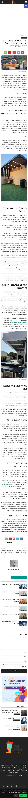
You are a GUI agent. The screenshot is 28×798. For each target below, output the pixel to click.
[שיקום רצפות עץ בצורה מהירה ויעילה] (23, 593)
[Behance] (24, 786)
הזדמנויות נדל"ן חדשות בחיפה (10, 584)
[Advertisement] (14, 19)
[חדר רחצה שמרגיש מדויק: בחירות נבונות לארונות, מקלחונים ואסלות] (24, 713)
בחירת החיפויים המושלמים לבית (10, 614)
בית (26, 35)
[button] (26, 6)
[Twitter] (11, 786)
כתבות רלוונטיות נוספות (18, 577)
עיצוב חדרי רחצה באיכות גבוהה (10, 607)
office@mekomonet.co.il (12, 775)
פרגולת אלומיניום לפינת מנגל (19, 322)
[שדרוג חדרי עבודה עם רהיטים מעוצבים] (23, 601)
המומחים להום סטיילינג (21, 48)
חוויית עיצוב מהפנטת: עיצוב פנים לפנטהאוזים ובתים (21, 552)
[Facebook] (20, 786)
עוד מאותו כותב (21, 580)
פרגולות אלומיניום (7, 484)
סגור (16, 795)
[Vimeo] (7, 786)
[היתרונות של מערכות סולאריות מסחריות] (23, 623)
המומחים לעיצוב (24, 37)
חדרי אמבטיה (17, 714)
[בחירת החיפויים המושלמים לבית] (23, 616)
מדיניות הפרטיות (6, 792)
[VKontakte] (3, 786)
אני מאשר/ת (23, 795)
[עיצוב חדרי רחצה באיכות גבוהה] (23, 608)
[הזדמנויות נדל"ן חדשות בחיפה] (23, 586)
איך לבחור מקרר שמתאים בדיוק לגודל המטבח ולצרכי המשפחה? (7, 552)
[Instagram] (16, 786)
